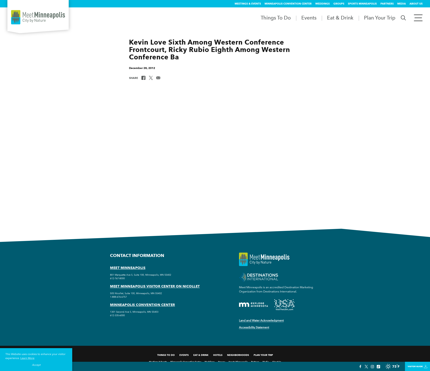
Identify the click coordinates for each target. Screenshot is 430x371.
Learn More (27, 358)
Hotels (217, 355)
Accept (36, 364)
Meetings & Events (248, 3)
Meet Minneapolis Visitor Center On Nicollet (155, 286)
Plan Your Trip (379, 18)
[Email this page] (158, 78)
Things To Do (276, 18)
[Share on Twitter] (151, 78)
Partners (387, 3)
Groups (338, 3)
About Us (416, 3)
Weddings (322, 3)
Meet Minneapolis (127, 268)
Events (308, 18)
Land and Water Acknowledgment (261, 320)
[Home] (38, 17)
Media (401, 3)
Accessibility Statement (254, 327)
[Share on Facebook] (143, 78)
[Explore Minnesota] (253, 304)
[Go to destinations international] (258, 276)
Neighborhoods (238, 355)
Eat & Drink (340, 18)
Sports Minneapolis (362, 3)
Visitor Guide (415, 366)
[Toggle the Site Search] (403, 17)
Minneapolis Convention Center (288, 3)
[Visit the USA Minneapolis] (284, 304)
